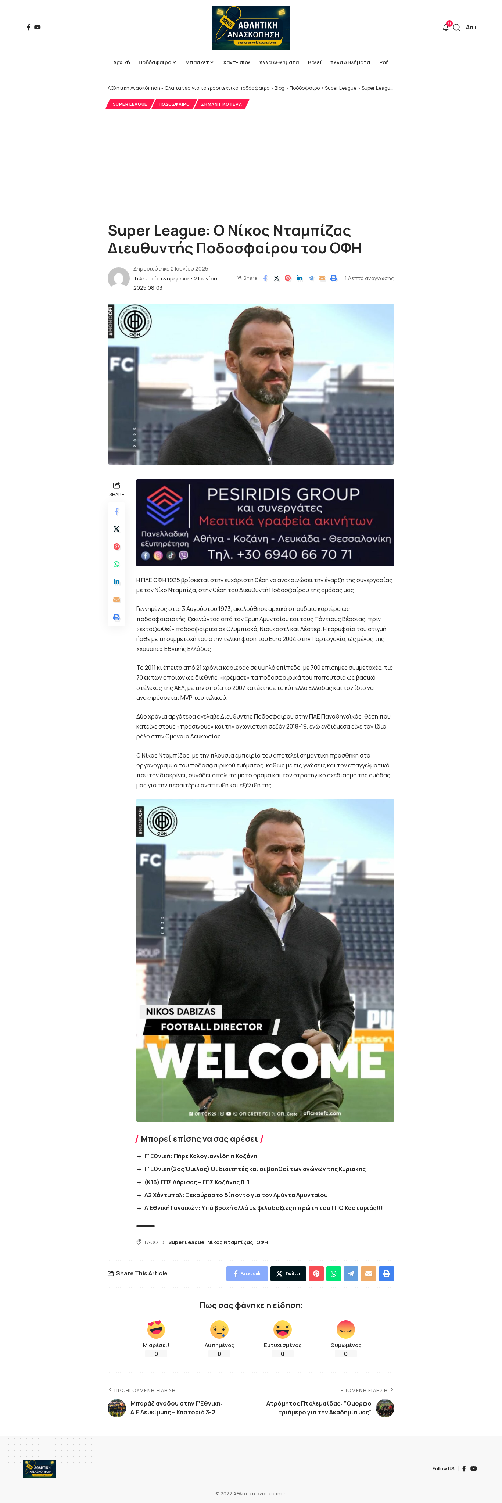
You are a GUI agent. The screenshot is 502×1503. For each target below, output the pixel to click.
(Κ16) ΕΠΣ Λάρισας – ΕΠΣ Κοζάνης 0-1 (197, 1182)
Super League (130, 104)
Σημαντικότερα (221, 104)
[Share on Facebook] (265, 278)
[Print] (333, 278)
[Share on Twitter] (276, 278)
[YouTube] (37, 27)
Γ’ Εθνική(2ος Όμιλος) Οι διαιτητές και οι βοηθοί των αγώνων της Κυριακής (255, 1169)
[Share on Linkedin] (299, 278)
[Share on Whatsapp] (116, 564)
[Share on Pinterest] (288, 278)
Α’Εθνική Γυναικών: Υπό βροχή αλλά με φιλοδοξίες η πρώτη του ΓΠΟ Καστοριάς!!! (263, 1208)
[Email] (322, 278)
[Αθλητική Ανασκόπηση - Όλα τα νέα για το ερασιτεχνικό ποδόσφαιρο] (251, 28)
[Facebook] (28, 27)
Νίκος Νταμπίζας (230, 1242)
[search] (456, 27)
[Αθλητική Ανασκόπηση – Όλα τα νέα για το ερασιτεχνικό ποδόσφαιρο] (39, 1469)
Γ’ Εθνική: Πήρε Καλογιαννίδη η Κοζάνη (200, 1156)
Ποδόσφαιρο (174, 104)
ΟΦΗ (262, 1242)
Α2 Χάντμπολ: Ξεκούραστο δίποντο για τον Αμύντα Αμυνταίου (236, 1195)
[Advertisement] (251, 164)
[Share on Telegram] (310, 278)
